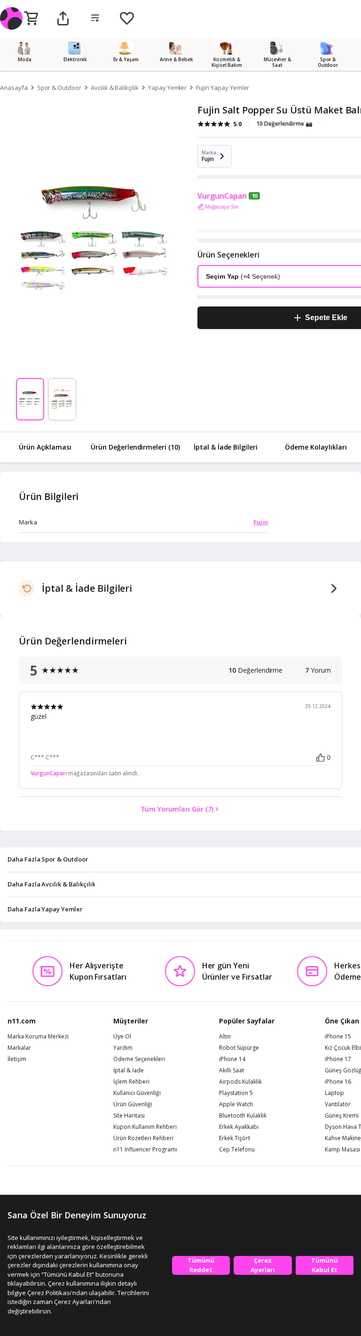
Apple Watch (236, 1104)
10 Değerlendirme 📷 (284, 124)
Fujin (260, 522)
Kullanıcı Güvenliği (137, 1093)
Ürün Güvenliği (132, 1104)
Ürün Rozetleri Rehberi (143, 1138)
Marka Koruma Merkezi (38, 1036)
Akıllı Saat (231, 1070)
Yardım (123, 1048)
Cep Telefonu (237, 1149)
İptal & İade (128, 1070)
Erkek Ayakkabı (239, 1127)
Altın (225, 1036)
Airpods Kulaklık (240, 1082)
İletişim (17, 1059)
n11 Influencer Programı (145, 1149)
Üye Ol (122, 1036)
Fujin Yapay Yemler (222, 87)
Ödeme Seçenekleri (139, 1059)
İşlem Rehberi (131, 1082)
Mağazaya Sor (222, 206)
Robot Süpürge (239, 1048)
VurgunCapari (222, 196)
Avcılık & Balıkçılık (115, 87)
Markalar (19, 1048)
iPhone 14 (232, 1059)
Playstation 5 (236, 1093)
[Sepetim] (31, 19)
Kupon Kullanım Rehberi (145, 1127)
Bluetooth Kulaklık (243, 1115)
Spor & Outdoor (59, 87)
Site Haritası (129, 1115)
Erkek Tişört (234, 1138)
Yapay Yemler (167, 87)
